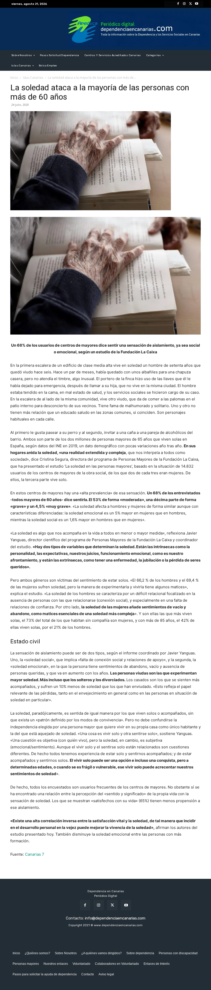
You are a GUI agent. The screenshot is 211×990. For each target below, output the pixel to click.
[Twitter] (190, 4)
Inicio (14, 77)
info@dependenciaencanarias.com (115, 918)
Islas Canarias (33, 77)
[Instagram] (184, 4)
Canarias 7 (34, 854)
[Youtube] (197, 4)
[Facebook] (178, 4)
